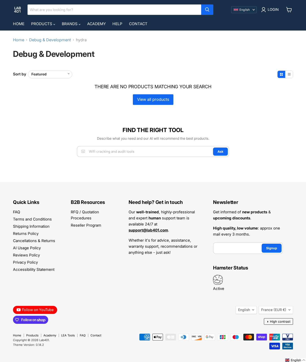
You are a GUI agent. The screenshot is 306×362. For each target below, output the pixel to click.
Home (18, 24)
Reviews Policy (26, 255)
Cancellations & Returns (34, 240)
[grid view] (281, 74)
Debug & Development (50, 40)
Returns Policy (26, 233)
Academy (96, 24)
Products (42, 24)
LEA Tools (68, 335)
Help (117, 24)
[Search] (207, 9)
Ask (220, 151)
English (244, 310)
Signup (271, 248)
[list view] (289, 74)
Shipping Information (31, 226)
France (273, 310)
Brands (70, 24)
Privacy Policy (25, 262)
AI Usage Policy (27, 248)
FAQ (16, 212)
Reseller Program (86, 225)
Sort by (19, 74)
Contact (138, 24)
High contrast (278, 321)
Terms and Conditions (32, 219)
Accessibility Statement (33, 269)
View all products (153, 99)
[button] (295, 360)
